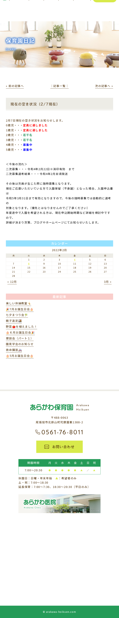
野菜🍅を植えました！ (21, 326)
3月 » (107, 282)
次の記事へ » (104, 86)
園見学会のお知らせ (19, 344)
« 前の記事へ (15, 86)
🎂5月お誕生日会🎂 (19, 356)
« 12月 (12, 282)
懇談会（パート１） (19, 338)
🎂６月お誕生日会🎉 (20, 332)
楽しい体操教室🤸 (18, 303)
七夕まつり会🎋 (17, 315)
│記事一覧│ (59, 86)
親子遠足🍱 (14, 321)
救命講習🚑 (14, 350)
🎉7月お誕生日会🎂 (19, 309)
